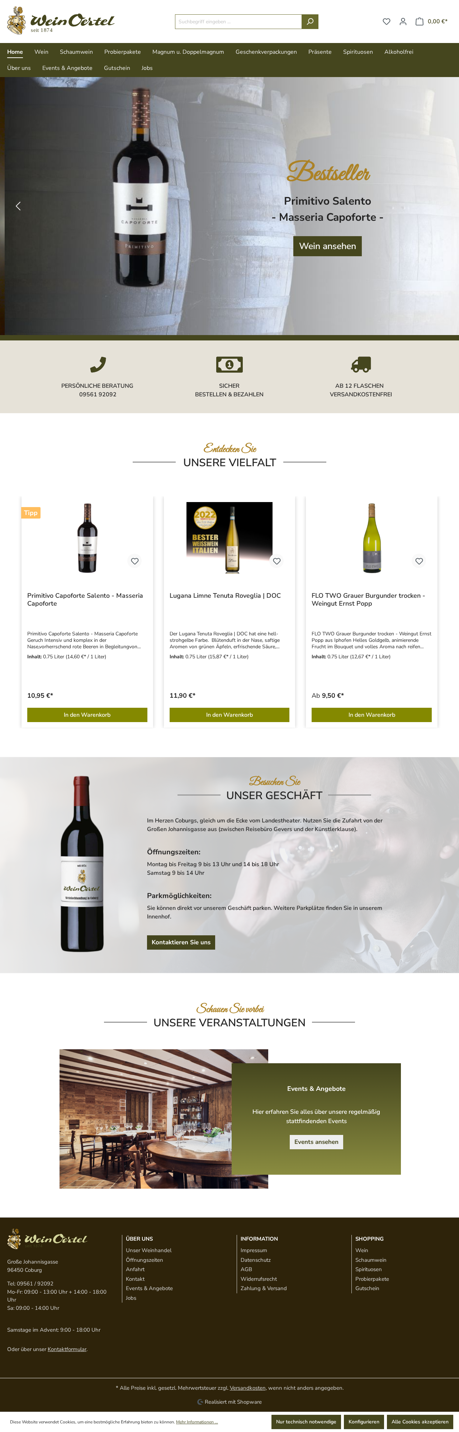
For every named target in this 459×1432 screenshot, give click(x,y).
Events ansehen (316, 1142)
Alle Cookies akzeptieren (420, 1421)
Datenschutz (256, 1260)
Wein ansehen (322, 246)
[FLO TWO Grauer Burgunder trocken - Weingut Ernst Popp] (372, 538)
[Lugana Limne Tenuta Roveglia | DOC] (230, 538)
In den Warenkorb (87, 715)
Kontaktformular (67, 1349)
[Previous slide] (18, 206)
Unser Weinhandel (148, 1250)
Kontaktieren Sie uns (181, 942)
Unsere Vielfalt (229, 462)
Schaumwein (371, 1260)
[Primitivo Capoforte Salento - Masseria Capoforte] (87, 538)
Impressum (254, 1250)
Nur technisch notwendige (306, 1421)
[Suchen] (310, 21)
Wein (361, 1250)
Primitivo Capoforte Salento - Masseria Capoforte (85, 599)
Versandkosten (248, 1388)
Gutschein (367, 1288)
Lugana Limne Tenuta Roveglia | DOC (225, 596)
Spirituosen (368, 1269)
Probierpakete (372, 1279)
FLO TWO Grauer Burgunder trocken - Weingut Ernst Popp (368, 599)
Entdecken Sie (230, 449)
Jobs (131, 1298)
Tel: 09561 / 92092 (30, 1283)
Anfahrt (135, 1269)
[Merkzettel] (386, 22)
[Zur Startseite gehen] (61, 20)
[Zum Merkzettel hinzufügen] (134, 561)
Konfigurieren (364, 1421)
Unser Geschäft (274, 795)
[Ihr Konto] (403, 22)
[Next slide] (441, 206)
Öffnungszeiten (144, 1260)
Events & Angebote (149, 1288)
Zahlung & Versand (264, 1288)
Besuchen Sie (274, 782)
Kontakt (135, 1279)
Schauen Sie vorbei (229, 1009)
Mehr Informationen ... (197, 1422)
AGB (246, 1269)
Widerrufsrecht (259, 1279)
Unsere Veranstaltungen (229, 1023)
